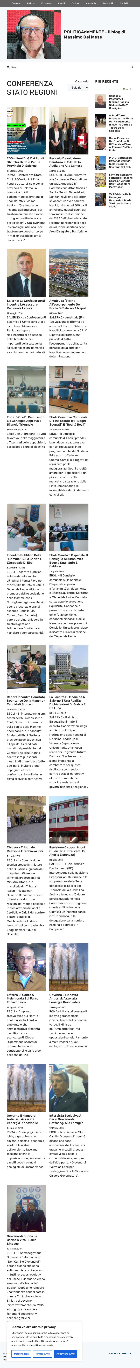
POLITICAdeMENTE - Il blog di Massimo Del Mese (94, 34)
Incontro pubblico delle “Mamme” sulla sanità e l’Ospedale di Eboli (24, 558)
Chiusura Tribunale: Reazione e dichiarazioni (25, 849)
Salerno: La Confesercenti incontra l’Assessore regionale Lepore (26, 304)
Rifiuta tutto (43, 1353)
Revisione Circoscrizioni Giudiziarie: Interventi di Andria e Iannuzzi (67, 851)
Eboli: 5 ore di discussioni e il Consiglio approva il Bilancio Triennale (26, 420)
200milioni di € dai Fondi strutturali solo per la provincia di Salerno (25, 162)
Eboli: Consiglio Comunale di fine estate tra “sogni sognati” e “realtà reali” (68, 420)
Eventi (61, 3)
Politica (30, 3)
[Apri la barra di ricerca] (132, 67)
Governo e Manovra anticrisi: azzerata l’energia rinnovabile (64, 998)
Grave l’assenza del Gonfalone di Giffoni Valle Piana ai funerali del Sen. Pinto (121, 144)
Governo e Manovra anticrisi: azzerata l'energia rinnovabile (22, 1119)
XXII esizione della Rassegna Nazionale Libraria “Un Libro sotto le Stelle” (120, 200)
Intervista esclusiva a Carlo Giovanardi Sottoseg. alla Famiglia (66, 1119)
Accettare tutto (66, 1353)
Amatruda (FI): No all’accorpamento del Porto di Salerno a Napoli (68, 304)
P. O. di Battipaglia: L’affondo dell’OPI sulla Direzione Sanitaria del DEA (120, 162)
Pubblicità (108, 3)
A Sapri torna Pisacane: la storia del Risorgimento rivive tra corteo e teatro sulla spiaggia (121, 123)
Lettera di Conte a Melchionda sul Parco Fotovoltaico (23, 998)
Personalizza (21, 1353)
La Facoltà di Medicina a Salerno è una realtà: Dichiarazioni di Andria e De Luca (67, 702)
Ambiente (91, 3)
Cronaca (16, 3)
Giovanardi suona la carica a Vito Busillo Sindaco (22, 1239)
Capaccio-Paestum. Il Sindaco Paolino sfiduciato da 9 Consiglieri (119, 102)
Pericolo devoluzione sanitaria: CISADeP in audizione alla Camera (65, 162)
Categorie (81, 81)
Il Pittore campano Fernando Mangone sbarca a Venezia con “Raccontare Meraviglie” (121, 181)
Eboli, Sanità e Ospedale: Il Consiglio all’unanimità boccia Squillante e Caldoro (68, 560)
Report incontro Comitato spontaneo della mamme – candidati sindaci (26, 700)
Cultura (75, 3)
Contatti (124, 3)
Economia (46, 3)
